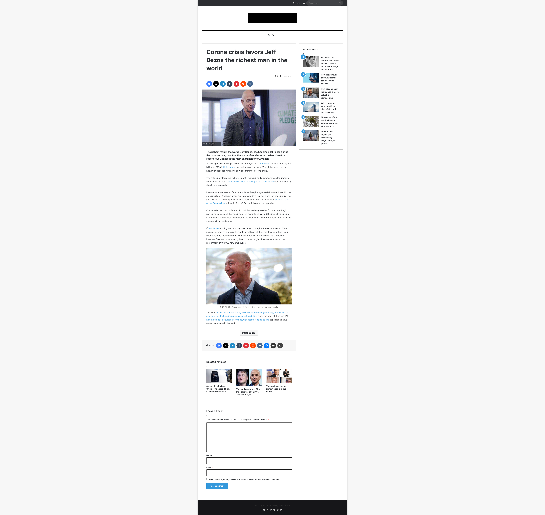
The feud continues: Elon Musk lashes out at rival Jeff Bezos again (248, 392)
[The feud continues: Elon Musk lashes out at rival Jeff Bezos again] (249, 377)
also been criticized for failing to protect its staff (250, 181)
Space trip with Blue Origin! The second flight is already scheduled (218, 389)
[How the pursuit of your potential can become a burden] (311, 78)
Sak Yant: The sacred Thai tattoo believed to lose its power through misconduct (330, 63)
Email (209, 467)
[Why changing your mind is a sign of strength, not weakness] (311, 107)
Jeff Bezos (213, 228)
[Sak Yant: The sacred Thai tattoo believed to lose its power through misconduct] (311, 61)
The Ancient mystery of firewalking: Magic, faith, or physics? (328, 137)
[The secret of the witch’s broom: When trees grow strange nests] (311, 121)
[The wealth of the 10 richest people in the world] (279, 376)
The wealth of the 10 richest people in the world (276, 389)
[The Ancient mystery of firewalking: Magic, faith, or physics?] (311, 135)
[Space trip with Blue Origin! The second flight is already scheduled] (219, 376)
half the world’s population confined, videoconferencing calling (237, 319)
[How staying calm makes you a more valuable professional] (311, 93)
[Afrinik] (272, 18)
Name (209, 455)
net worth (264, 163)
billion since (229, 167)
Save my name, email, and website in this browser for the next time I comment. (244, 479)
